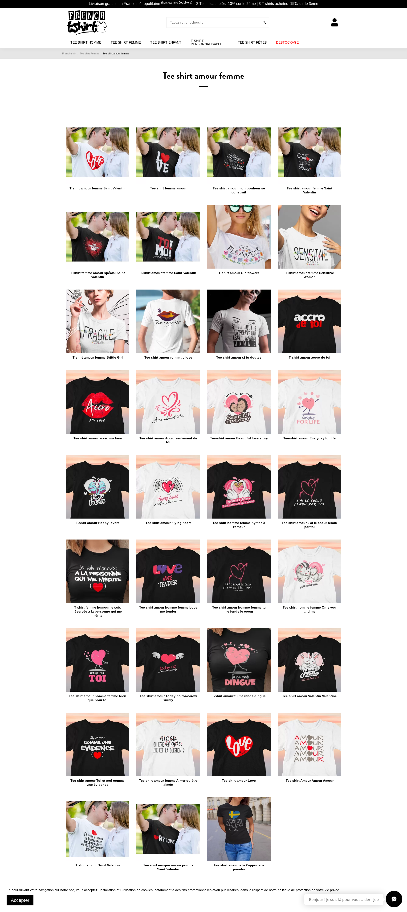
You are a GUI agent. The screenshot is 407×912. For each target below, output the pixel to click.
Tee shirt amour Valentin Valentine (309, 696)
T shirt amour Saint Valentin (97, 865)
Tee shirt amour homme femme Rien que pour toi (97, 698)
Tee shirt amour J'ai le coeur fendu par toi (309, 525)
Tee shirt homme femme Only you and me (309, 609)
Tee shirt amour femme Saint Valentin (309, 190)
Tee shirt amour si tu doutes (238, 357)
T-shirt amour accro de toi (309, 357)
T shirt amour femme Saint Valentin (97, 188)
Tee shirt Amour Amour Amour (310, 780)
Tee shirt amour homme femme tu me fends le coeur (239, 609)
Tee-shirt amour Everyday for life (309, 438)
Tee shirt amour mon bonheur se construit (239, 190)
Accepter (20, 900)
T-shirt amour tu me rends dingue (239, 696)
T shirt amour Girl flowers (239, 273)
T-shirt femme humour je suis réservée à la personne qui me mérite (97, 611)
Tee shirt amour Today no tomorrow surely (168, 698)
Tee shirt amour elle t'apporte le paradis (239, 867)
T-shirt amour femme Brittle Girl (98, 357)
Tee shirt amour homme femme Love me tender (168, 609)
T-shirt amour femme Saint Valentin (168, 273)
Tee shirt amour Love (239, 780)
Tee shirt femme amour (168, 188)
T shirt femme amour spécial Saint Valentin (97, 275)
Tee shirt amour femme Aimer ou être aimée (168, 782)
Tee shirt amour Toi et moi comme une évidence (97, 782)
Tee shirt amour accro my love (97, 438)
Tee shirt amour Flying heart (168, 523)
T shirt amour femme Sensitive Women (309, 275)
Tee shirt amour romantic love (168, 357)
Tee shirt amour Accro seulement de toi (168, 440)
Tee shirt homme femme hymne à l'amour (238, 525)
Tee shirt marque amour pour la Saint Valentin (168, 867)
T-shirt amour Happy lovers (97, 523)
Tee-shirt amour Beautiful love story (239, 438)
